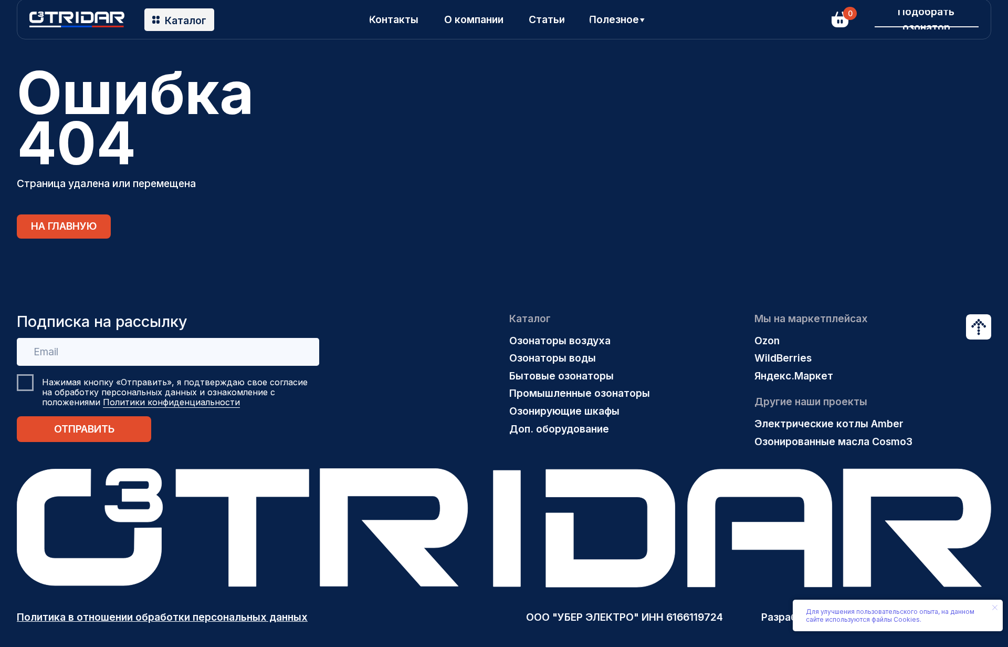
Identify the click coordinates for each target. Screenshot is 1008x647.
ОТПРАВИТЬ (84, 429)
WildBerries (783, 358)
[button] (926, 19)
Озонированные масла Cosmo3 (833, 441)
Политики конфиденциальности (171, 402)
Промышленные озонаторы (579, 393)
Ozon (767, 340)
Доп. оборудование (559, 429)
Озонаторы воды (552, 358)
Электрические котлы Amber (829, 423)
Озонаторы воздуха (560, 340)
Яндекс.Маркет (793, 375)
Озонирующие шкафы (564, 411)
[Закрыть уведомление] (995, 607)
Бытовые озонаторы (561, 375)
